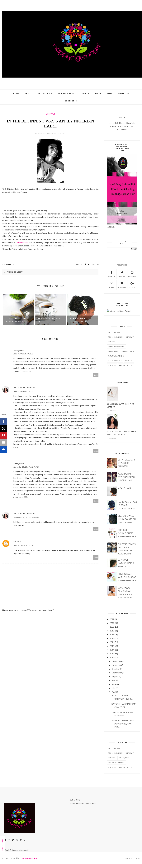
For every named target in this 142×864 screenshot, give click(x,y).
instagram (132, 276)
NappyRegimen (128, 351)
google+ (132, 287)
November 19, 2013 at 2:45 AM (26, 467)
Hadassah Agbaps (24, 387)
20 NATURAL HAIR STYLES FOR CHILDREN (126, 463)
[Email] (3, 442)
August (115, 676)
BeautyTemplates (29, 858)
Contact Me (71, 101)
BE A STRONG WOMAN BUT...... (49, 320)
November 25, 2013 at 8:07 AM (26, 517)
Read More (122, 129)
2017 (112, 638)
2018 (112, 634)
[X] (3, 428)
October (115, 669)
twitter (122, 276)
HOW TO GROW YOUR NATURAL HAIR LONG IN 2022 (121, 433)
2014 (112, 650)
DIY (109, 332)
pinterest (111, 287)
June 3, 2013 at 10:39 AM (23, 353)
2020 (112, 627)
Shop (109, 93)
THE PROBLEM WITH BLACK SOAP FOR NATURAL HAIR (127, 577)
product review (125, 365)
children (112, 365)
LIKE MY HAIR (124, 488)
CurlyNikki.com (22, 242)
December (116, 661)
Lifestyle (50, 114)
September (117, 672)
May (114, 688)
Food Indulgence (115, 337)
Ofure (17, 541)
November (116, 665)
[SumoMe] (3, 449)
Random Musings (67, 93)
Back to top (131, 858)
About (28, 93)
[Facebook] (3, 421)
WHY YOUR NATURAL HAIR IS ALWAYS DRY (126, 563)
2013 (112, 653)
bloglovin (122, 287)
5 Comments (8, 264)
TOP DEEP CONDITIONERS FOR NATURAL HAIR (127, 533)
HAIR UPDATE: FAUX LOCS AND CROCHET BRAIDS (127, 505)
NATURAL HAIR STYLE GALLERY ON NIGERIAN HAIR (127, 477)
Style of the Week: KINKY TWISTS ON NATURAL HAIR (127, 519)
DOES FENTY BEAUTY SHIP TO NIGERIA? (120, 405)
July (113, 680)
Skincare (128, 361)
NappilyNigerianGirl (116, 346)
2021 (112, 623)
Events (117, 332)
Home (16, 93)
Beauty (85, 93)
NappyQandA (113, 351)
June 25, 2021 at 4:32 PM (23, 545)
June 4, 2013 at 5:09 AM (23, 391)
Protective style (115, 361)
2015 (112, 646)
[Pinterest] (3, 435)
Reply (96, 375)
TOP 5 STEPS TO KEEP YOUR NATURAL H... (17, 320)
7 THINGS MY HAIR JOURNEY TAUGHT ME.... (82, 320)
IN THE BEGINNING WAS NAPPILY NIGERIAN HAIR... (122, 723)
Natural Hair (45, 93)
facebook (111, 276)
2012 (112, 657)
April (114, 692)
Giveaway (130, 337)
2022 (112, 619)
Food (98, 93)
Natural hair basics (116, 356)
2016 (112, 642)
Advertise (123, 93)
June (114, 684)
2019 (112, 631)
